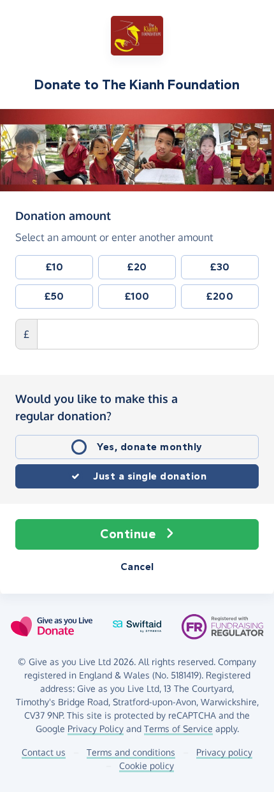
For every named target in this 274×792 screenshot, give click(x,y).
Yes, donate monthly (150, 447)
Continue (127, 534)
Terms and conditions (131, 752)
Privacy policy (224, 752)
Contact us (44, 752)
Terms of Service (178, 728)
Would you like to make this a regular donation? (96, 407)
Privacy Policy (96, 728)
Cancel (137, 567)
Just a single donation (149, 476)
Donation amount (63, 215)
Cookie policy (146, 765)
